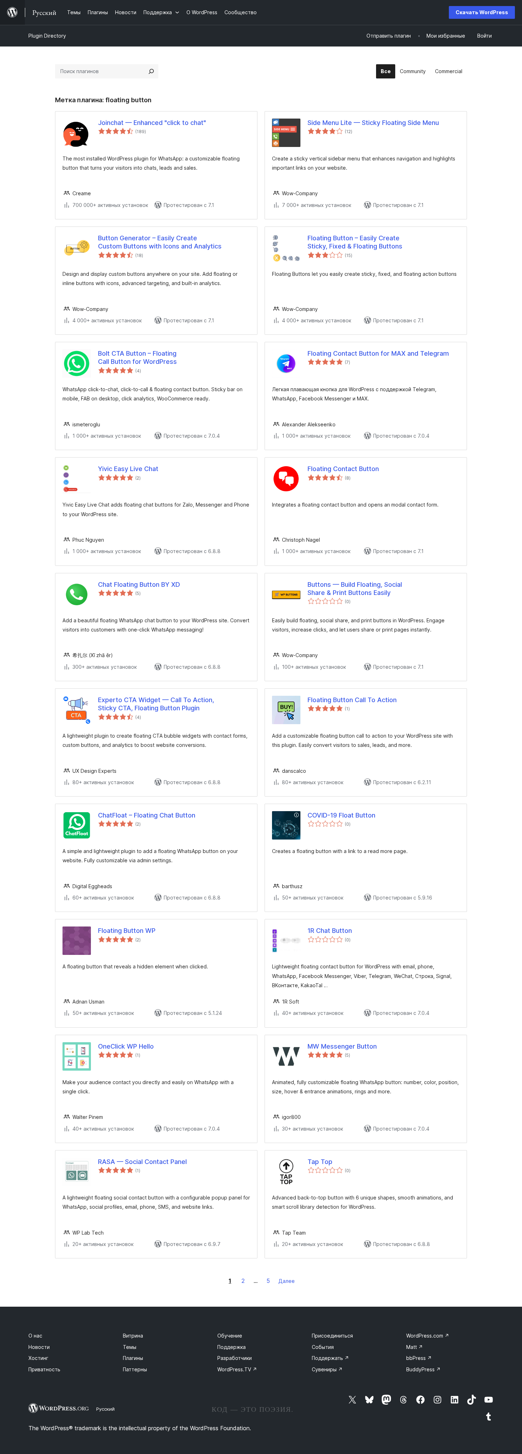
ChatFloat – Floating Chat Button (146, 815)
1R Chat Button (330, 930)
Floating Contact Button (343, 468)
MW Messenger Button (342, 1046)
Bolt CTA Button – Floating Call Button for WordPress (137, 357)
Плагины (133, 1358)
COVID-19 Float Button (341, 815)
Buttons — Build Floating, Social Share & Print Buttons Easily (355, 588)
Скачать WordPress (482, 12)
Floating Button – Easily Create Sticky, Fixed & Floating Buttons (355, 242)
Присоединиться (332, 1336)
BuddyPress (423, 1369)
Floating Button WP (127, 930)
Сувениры (327, 1369)
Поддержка (231, 1347)
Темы (129, 1347)
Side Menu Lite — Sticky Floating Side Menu (373, 122)
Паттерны (135, 1369)
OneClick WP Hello (126, 1046)
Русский (105, 1409)
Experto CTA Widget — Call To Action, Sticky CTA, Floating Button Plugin (156, 704)
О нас (35, 1336)
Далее (286, 1281)
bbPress (419, 1358)
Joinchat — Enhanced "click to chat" (152, 122)
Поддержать (330, 1358)
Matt (414, 1347)
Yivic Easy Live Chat (128, 468)
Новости (39, 1347)
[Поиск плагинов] (151, 71)
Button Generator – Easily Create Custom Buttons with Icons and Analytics (160, 242)
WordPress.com (427, 1336)
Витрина (133, 1336)
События (323, 1347)
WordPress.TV (237, 1369)
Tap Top (320, 1161)
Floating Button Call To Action (352, 700)
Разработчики (234, 1358)
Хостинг (38, 1358)
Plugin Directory (47, 36)
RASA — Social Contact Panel (142, 1161)
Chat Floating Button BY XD (139, 584)
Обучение (229, 1336)
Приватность (44, 1369)
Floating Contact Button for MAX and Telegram (378, 353)
